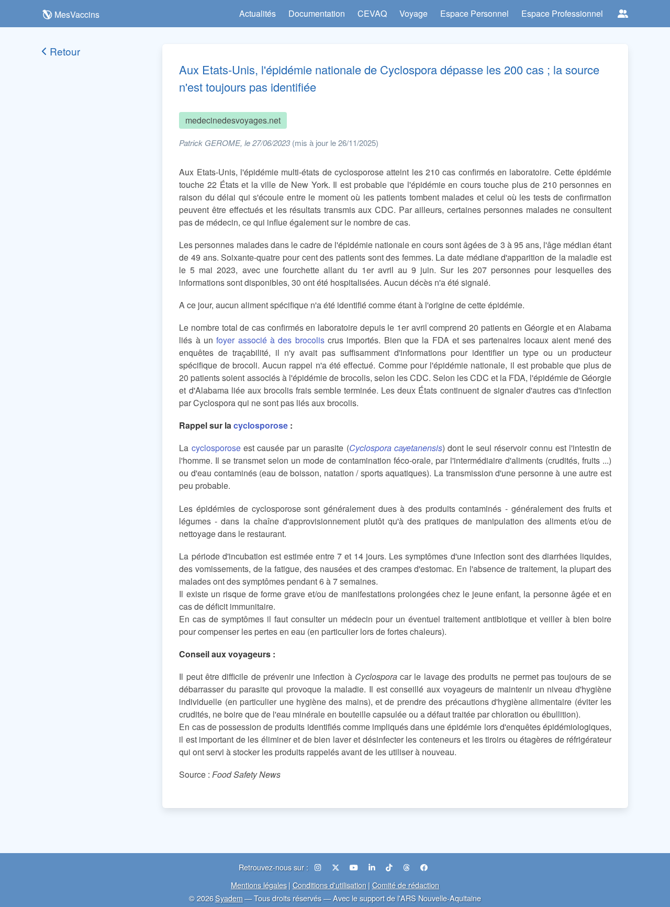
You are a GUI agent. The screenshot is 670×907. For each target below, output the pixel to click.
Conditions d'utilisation (329, 884)
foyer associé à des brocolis (270, 340)
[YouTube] (354, 866)
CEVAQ (372, 13)
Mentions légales (259, 884)
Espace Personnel (474, 13)
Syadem (229, 897)
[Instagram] (319, 866)
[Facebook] (424, 866)
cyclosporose (260, 425)
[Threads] (407, 866)
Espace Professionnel (562, 13)
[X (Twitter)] (336, 866)
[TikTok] (390, 866)
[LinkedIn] (373, 866)
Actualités (257, 13)
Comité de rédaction (405, 884)
